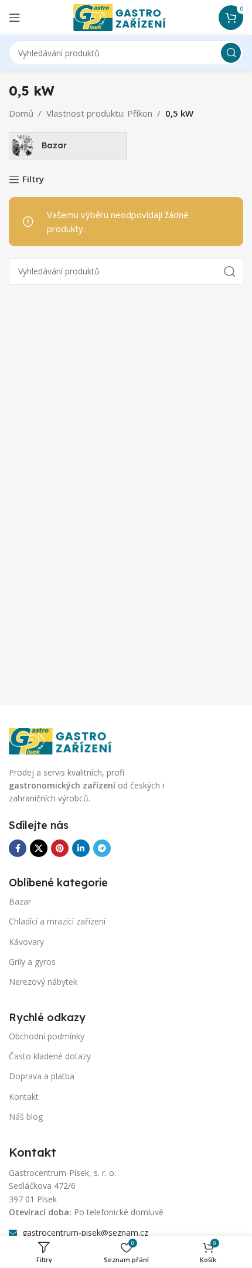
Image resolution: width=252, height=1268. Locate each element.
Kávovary (26, 941)
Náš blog (26, 1116)
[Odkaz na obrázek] (67, 740)
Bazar (20, 901)
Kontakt (24, 1096)
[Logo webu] (126, 16)
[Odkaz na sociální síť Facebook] (17, 848)
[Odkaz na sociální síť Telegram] (102, 848)
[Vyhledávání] (231, 53)
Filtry (33, 179)
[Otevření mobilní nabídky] (14, 17)
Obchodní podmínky (46, 1036)
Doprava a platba (41, 1076)
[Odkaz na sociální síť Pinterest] (60, 848)
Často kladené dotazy (50, 1056)
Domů (21, 113)
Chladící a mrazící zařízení (57, 921)
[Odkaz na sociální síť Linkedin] (81, 848)
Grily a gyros (32, 961)
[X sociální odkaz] (38, 848)
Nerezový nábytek (43, 981)
